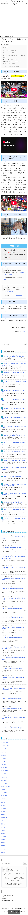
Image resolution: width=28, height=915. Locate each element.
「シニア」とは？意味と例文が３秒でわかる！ (12, 668)
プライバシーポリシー (7, 896)
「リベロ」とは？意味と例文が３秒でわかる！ (12, 637)
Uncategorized (4, 742)
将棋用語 (3, 814)
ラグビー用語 (4, 795)
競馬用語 (3, 827)
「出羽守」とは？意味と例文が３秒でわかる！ (14, 460)
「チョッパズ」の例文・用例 (10, 59)
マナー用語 (3, 789)
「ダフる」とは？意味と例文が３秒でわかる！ (12, 547)
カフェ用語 (3, 752)
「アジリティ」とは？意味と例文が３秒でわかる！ (13, 617)
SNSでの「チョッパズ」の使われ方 (12, 61)
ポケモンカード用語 (5, 786)
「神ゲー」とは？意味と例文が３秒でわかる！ (14, 476)
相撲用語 (3, 824)
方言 (2, 820)
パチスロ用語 (4, 777)
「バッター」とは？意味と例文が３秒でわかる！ (13, 728)
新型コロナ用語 (4, 817)
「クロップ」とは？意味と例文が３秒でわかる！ (13, 588)
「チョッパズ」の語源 (8, 53)
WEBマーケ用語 (5, 745)
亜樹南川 (23, 331)
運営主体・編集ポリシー (7, 900)
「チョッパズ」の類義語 (9, 63)
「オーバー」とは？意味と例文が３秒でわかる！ (13, 608)
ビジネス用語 (4, 780)
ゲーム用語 (3, 758)
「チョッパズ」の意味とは (9, 50)
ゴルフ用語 (3, 764)
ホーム (3, 36)
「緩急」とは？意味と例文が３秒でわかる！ (12, 698)
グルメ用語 (3, 755)
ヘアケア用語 (4, 783)
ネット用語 (3, 774)
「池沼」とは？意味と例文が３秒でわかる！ (14, 502)
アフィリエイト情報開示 (7, 895)
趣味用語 (3, 842)
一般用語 (3, 799)
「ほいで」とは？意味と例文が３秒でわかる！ (14, 435)
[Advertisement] (14, 20)
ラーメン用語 (4, 792)
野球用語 (3, 845)
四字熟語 (3, 805)
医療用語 (3, 802)
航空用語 (3, 833)
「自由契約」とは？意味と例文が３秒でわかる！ (13, 708)
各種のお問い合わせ (6, 898)
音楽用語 (3, 852)
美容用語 (3, 830)
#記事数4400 (13, 880)
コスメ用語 (3, 761)
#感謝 (17, 880)
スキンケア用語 (4, 770)
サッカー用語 (4, 767)
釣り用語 (3, 849)
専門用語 (3, 811)
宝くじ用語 (3, 808)
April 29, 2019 (19, 295)
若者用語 (23, 327)
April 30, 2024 (17, 884)
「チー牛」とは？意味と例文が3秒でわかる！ (14, 356)
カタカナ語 (10, 36)
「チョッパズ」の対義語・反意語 (11, 66)
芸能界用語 (3, 836)
